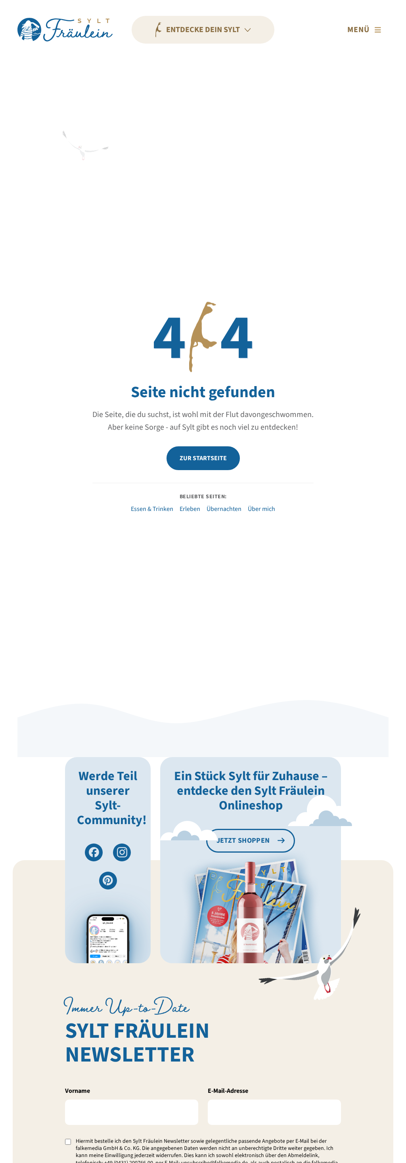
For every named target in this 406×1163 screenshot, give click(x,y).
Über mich (261, 509)
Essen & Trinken (152, 509)
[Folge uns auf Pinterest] (108, 880)
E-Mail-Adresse (228, 1091)
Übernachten (224, 509)
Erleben (190, 509)
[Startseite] (65, 30)
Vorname (77, 1091)
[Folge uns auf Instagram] (122, 852)
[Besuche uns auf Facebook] (94, 852)
